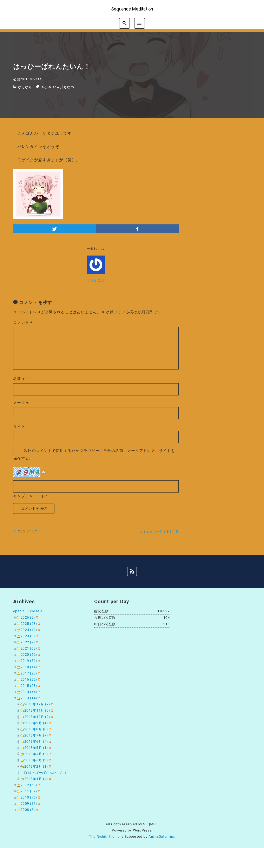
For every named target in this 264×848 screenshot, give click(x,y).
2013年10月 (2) (37, 717)
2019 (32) (29, 661)
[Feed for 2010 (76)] (38, 797)
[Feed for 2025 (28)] (38, 624)
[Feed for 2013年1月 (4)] (49, 779)
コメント (23, 322)
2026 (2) (28, 617)
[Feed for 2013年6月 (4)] (49, 742)
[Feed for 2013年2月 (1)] (49, 766)
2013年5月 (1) (36, 748)
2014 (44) (29, 692)
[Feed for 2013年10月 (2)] (51, 717)
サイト (19, 426)
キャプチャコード (29, 496)
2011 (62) (29, 791)
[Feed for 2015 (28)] (38, 686)
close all (37, 611)
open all (20, 611)
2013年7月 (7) (36, 735)
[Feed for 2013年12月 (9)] (51, 704)
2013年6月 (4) (36, 742)
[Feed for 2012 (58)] (38, 785)
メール (21, 402)
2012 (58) (29, 785)
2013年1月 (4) (36, 779)
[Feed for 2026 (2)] (36, 617)
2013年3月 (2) (36, 760)
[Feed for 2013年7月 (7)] (49, 735)
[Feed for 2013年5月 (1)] (49, 748)
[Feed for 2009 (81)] (38, 804)
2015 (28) (29, 686)
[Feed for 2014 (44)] (38, 692)
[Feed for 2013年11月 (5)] (51, 710)
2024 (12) (29, 630)
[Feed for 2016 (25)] (38, 679)
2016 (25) (29, 679)
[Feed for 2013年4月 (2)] (49, 754)
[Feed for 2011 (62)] (38, 791)
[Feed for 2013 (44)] (38, 698)
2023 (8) (28, 636)
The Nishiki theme (104, 837)
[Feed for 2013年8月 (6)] (49, 729)
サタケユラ (96, 280)
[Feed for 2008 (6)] (36, 810)
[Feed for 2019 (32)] (38, 661)
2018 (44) (29, 667)
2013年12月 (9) (37, 704)
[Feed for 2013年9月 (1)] (49, 723)
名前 (19, 378)
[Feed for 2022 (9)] (36, 642)
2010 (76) (29, 797)
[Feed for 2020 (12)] (38, 655)
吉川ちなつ (65, 87)
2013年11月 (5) (37, 710)
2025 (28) (29, 624)
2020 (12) (29, 655)
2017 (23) (29, 673)
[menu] (139, 23)
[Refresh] (43, 471)
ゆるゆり (25, 87)
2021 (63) (29, 648)
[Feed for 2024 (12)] (38, 630)
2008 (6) (28, 810)
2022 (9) (28, 642)
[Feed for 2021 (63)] (38, 648)
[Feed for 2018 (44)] (38, 667)
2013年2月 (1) (36, 766)
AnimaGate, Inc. (161, 837)
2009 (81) (29, 804)
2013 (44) (29, 698)
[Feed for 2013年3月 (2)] (49, 760)
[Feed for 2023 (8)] (36, 636)
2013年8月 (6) (36, 729)
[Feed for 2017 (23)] (38, 673)
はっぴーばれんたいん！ (47, 773)
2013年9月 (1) (36, 723)
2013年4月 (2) (36, 754)
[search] (124, 23)
